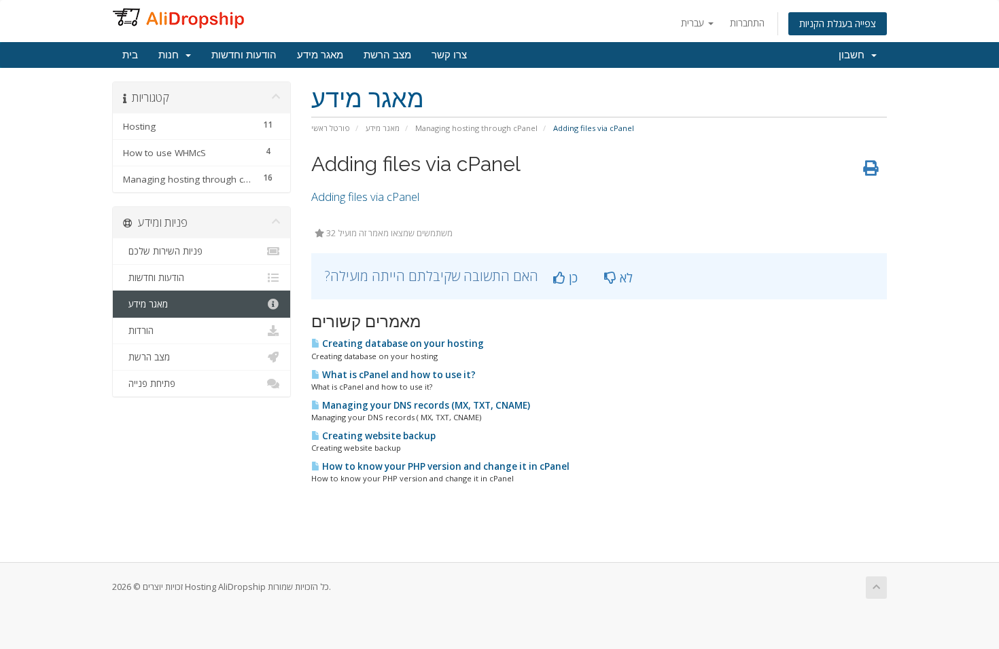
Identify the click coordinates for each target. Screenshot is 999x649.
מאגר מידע (320, 55)
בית (130, 55)
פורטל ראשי (330, 128)
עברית (694, 22)
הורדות (138, 330)
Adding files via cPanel (365, 196)
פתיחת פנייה (149, 383)
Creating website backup (378, 436)
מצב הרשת (387, 55)
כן (571, 278)
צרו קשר (449, 55)
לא (624, 278)
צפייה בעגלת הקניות (837, 23)
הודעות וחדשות (244, 55)
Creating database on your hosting (402, 343)
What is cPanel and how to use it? (398, 375)
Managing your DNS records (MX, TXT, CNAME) (425, 405)
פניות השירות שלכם (163, 251)
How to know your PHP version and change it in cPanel (444, 466)
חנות (171, 55)
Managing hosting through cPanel (476, 128)
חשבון (854, 55)
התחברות (747, 22)
